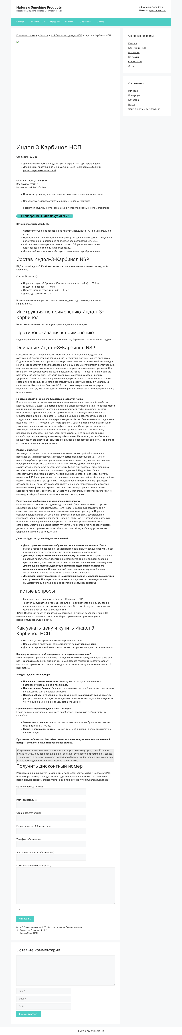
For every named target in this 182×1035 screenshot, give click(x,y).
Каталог (20, 21)
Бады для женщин (56, 927)
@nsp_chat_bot (157, 10)
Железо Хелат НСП (28, 933)
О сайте (100, 21)
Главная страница (26, 35)
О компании (85, 21)
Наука (131, 104)
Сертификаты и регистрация (144, 109)
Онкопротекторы (74, 927)
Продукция (134, 95)
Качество (133, 100)
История (133, 90)
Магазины (55, 21)
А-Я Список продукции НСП (66, 35)
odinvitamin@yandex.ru (151, 7)
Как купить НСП (37, 21)
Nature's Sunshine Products (39, 7)
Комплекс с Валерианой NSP (33, 930)
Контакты (69, 21)
